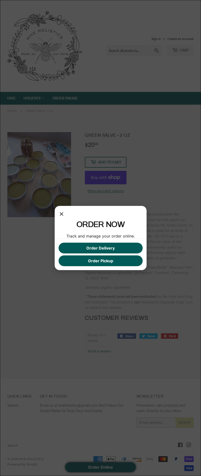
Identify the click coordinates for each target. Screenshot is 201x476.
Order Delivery (100, 248)
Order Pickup (100, 260)
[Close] (61, 215)
